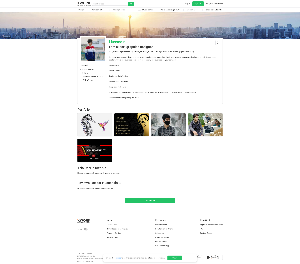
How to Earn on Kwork (163, 229)
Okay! (174, 258)
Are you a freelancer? (214, 4)
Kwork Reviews (161, 242)
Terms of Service (114, 233)
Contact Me (150, 200)
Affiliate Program (162, 237)
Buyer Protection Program (117, 229)
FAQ (201, 229)
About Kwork (112, 225)
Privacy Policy (112, 237)
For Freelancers (161, 225)
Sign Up (198, 4)
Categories (159, 233)
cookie (118, 258)
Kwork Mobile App (162, 246)
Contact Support (206, 233)
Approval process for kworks (211, 225)
